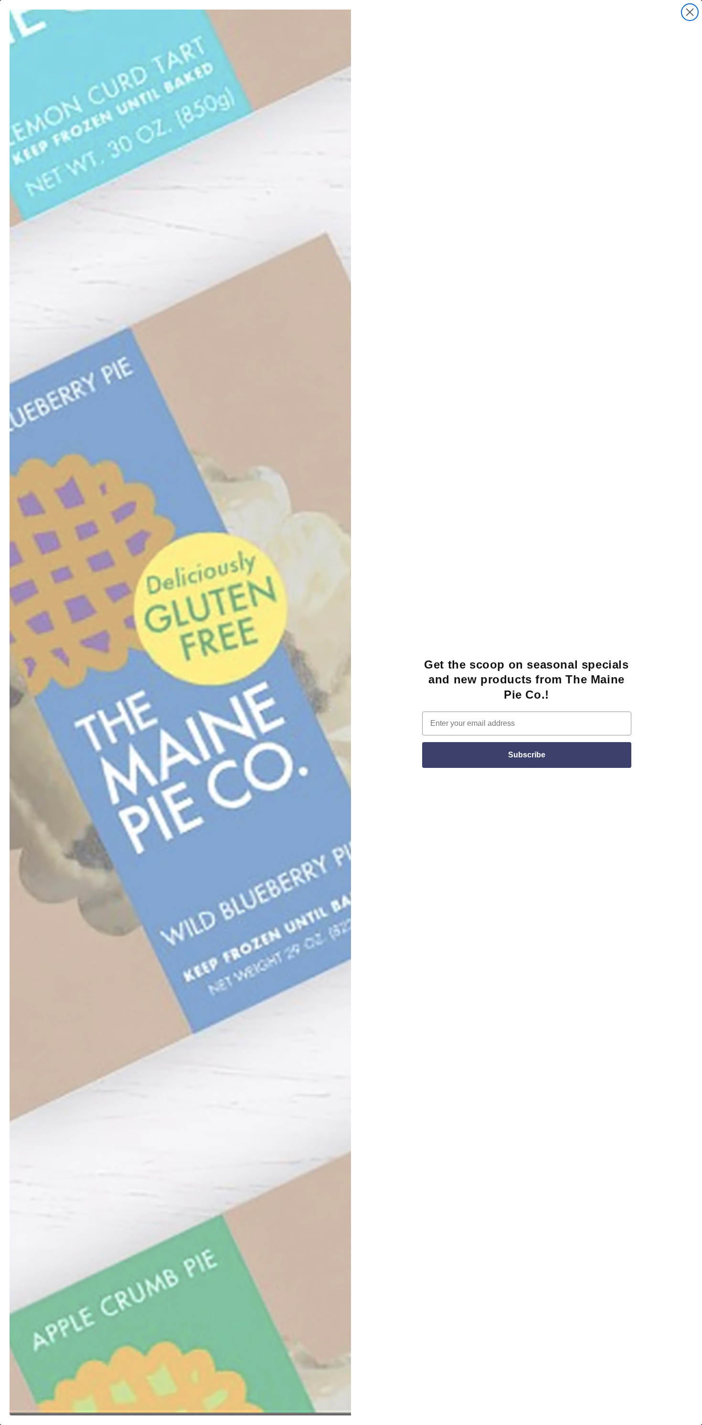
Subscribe (526, 755)
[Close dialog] (689, 12)
